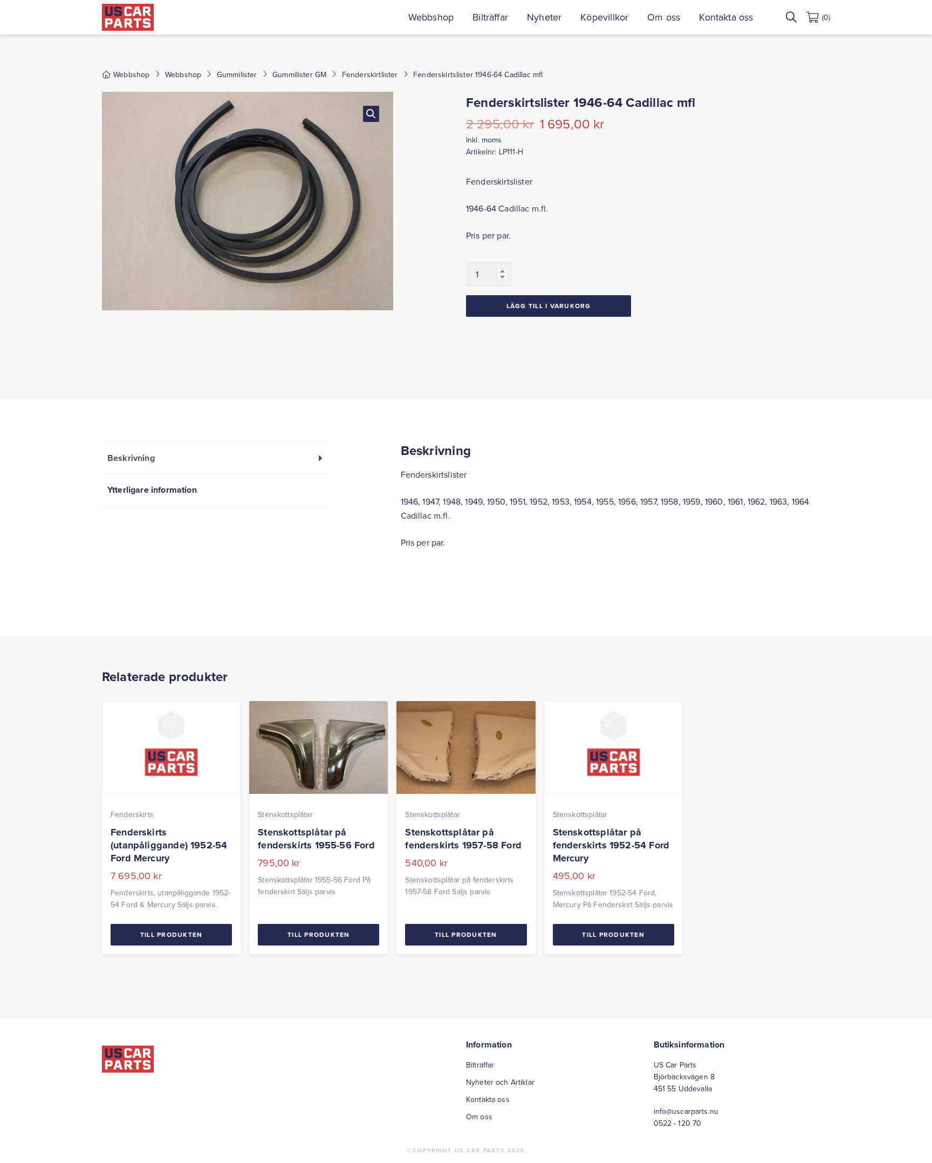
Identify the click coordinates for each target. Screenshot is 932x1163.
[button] (371, 114)
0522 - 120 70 (678, 1123)
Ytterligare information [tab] (152, 490)
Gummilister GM (299, 74)
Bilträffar (490, 17)
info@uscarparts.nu (686, 1111)
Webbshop (431, 17)
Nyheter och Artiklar (500, 1082)
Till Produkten (171, 934)
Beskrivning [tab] (131, 458)
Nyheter (544, 17)
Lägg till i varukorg (548, 305)
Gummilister (237, 74)
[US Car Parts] (128, 17)
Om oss (663, 17)
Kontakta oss (726, 17)
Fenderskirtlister (370, 74)
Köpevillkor (604, 17)
